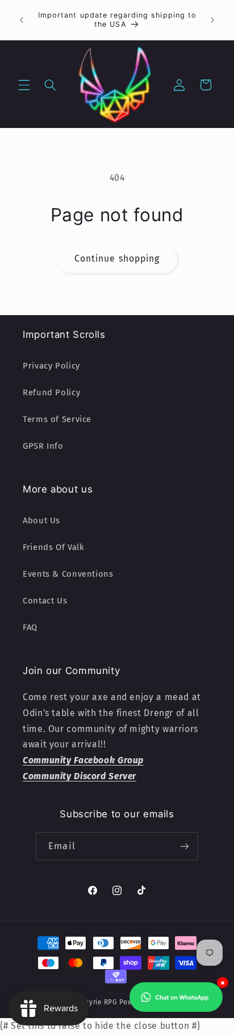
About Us (41, 520)
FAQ (30, 627)
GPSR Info (43, 446)
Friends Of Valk (53, 547)
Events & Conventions (68, 574)
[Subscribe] (184, 846)
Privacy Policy (51, 366)
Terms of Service (57, 419)
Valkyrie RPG (96, 1002)
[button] (24, 85)
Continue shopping (117, 258)
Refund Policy (51, 392)
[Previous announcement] (21, 19)
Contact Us (45, 600)
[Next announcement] (212, 19)
